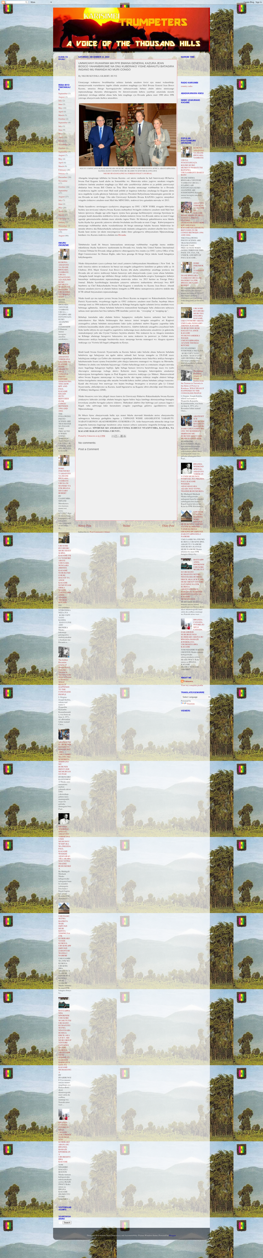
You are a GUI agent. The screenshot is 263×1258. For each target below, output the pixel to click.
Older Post (168, 525)
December (62, 177)
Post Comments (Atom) (100, 531)
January (61, 173)
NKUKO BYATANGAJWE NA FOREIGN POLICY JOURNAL (127, 173)
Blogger (172, 1235)
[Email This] (113, 436)
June (60, 104)
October (61, 118)
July (60, 100)
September (63, 93)
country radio (186, 86)
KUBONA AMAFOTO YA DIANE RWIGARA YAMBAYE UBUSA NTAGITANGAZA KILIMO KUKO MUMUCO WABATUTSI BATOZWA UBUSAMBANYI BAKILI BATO (64, 279)
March (61, 115)
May (60, 108)
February (62, 169)
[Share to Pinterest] (124, 436)
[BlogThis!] (115, 436)
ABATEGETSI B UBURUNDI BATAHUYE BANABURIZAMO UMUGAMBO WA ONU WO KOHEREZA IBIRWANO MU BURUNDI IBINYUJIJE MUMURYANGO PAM (64, 758)
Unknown (188, 681)
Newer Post (84, 525)
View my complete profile (192, 685)
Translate (191, 703)
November (62, 144)
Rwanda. (122, 234)
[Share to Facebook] (121, 436)
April (60, 111)
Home (126, 525)
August (61, 97)
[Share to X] (118, 436)
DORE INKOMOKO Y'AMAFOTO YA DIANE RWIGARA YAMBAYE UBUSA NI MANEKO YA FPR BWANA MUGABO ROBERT (64, 480)
